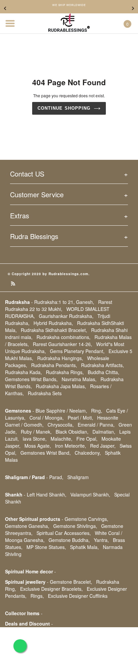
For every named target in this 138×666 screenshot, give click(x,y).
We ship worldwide (69, 5)
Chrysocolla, (61, 424)
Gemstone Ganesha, (27, 526)
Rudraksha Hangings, (60, 358)
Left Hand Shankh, (46, 494)
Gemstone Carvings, (86, 519)
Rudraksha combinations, (63, 337)
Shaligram (78, 477)
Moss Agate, (37, 445)
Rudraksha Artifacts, (102, 365)
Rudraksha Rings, (65, 372)
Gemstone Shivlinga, (75, 526)
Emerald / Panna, (96, 424)
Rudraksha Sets (45, 393)
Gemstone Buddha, (69, 540)
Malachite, (61, 438)
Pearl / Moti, (80, 417)
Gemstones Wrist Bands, (31, 379)
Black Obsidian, (72, 431)
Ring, (96, 410)
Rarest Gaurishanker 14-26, (62, 344)
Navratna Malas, (79, 379)
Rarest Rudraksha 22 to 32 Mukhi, (58, 305)
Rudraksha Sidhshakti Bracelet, (54, 330)
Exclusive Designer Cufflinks (78, 595)
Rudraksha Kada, (23, 372)
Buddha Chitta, (103, 372)
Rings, (37, 595)
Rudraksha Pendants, (54, 365)
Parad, (56, 477)
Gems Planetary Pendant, (77, 351)
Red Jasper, (103, 445)
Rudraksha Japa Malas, (61, 386)
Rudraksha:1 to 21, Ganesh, (64, 302)
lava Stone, (35, 438)
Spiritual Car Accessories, (64, 533)
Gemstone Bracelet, (71, 581)
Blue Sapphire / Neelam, (61, 410)
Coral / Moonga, (46, 417)
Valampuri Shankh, (90, 494)
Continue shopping (64, 108)
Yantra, (101, 540)
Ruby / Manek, (36, 431)
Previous (5, 8)
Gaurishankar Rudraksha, (66, 316)
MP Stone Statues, (46, 547)
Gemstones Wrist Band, (45, 452)
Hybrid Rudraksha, (53, 323)
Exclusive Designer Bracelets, (51, 588)
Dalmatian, (103, 431)
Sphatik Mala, (84, 547)
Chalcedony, (88, 452)
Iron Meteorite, (70, 445)
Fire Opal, (86, 438)
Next (133, 8)
